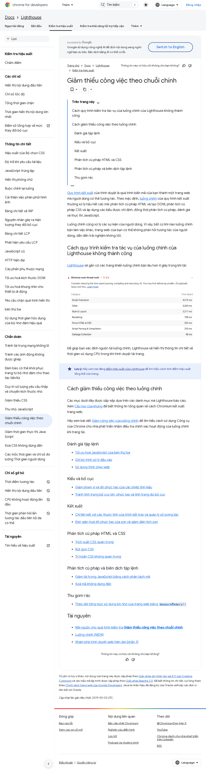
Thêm (66, 5)
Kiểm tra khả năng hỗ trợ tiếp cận (102, 26)
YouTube (162, 730)
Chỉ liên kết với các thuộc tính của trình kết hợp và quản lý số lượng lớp (126, 515)
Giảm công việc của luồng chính (115, 421)
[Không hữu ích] (190, 66)
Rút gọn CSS (84, 549)
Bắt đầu (36, 26)
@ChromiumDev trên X (171, 723)
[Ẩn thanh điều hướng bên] (48, 764)
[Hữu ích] (184, 66)
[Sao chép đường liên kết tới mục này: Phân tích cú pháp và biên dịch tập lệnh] (142, 568)
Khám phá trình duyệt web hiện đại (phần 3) (106, 642)
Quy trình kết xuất (80, 193)
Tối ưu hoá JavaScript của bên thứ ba (102, 453)
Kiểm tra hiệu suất (61, 26)
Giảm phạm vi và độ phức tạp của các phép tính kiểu (113, 487)
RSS (159, 746)
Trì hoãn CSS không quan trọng (98, 557)
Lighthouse (31, 17)
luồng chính (148, 199)
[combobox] (119, 4)
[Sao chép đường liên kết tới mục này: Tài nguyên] (95, 616)
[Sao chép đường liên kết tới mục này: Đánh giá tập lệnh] (103, 444)
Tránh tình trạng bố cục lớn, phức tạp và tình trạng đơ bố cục (120, 495)
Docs (9, 17)
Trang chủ (73, 65)
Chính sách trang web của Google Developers (94, 685)
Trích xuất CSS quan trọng (94, 542)
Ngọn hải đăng (14, 26)
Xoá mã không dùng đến (93, 584)
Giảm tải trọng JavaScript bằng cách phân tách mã (112, 577)
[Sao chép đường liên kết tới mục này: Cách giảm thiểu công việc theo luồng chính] (166, 389)
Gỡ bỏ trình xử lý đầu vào (93, 460)
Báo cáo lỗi (66, 723)
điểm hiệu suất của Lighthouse (125, 369)
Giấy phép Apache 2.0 (139, 681)
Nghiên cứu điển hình (121, 730)
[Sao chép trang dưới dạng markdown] (85, 89)
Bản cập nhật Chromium (123, 723)
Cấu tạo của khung (88, 406)
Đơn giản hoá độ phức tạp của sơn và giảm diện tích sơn (116, 522)
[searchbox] (27, 39)
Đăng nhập (193, 5)
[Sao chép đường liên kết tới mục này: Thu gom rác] (94, 596)
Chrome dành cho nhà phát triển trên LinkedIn (177, 737)
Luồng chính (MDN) (89, 635)
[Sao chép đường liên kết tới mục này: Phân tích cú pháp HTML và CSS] (129, 533)
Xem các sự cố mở (70, 730)
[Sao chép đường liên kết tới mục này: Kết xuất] (86, 506)
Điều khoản (66, 762)
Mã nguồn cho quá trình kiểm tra (129, 628)
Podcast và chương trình (123, 742)
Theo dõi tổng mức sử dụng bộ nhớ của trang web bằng (130, 604)
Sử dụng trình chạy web (92, 467)
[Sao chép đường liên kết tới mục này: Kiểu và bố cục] (98, 479)
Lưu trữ (112, 736)
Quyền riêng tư (86, 762)
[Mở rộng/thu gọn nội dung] (98, 103)
